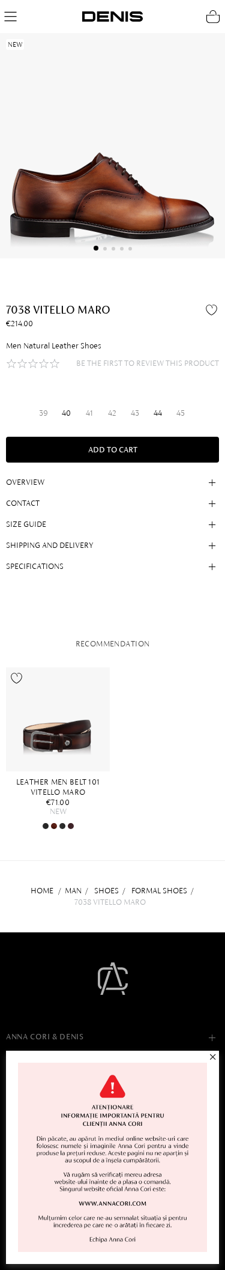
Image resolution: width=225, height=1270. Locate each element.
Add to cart (112, 449)
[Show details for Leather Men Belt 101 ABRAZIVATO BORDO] (71, 826)
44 (158, 413)
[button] (96, 248)
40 (66, 413)
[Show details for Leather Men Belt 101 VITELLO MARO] (58, 719)
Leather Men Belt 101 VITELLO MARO (58, 787)
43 (135, 413)
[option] (61, 748)
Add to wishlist (213, 309)
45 (180, 413)
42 (112, 413)
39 (43, 413)
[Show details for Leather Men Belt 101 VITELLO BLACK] (62, 826)
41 (89, 413)
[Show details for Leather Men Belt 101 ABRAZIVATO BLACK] (46, 826)
